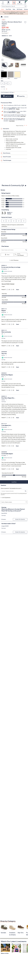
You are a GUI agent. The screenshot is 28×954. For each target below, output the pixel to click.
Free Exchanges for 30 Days (7, 92)
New (14, 9)
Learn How (22, 116)
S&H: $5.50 (4, 31)
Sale (3, 19)
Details (17, 109)
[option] (14, 13)
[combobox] (12, 6)
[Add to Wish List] (25, 22)
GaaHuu (3, 25)
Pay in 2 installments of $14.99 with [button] (12, 105)
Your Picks (8, 9)
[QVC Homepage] (1, 17)
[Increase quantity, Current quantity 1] (6, 89)
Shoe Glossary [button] (6, 153)
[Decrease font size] (26, 125)
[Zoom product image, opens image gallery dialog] (2, 60)
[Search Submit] (25, 6)
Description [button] (6, 128)
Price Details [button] (5, 33)
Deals (2, 9)
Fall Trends (19, 9)
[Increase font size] (24, 125)
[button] (3, 3)
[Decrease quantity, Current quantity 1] (2, 89)
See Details (12, 121)
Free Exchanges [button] (7, 160)
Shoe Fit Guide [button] (7, 156)
